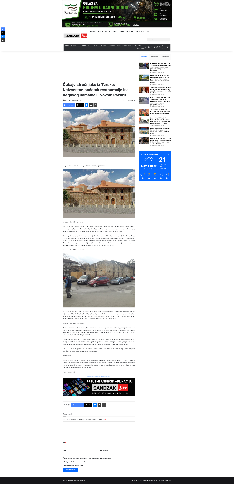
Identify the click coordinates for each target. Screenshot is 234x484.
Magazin (130, 31)
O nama (161, 480)
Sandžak (92, 31)
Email (65, 450)
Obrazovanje (111, 45)
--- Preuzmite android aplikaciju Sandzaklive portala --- (99, 161)
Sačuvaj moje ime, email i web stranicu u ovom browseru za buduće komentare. (87, 458)
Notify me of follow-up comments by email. (77, 462)
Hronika (96, 45)
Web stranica (104, 450)
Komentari (165, 57)
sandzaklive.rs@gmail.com (150, 480)
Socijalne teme (126, 45)
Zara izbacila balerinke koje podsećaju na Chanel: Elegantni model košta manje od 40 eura (160, 111)
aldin (65, 100)
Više (148, 31)
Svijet (115, 31)
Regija (107, 31)
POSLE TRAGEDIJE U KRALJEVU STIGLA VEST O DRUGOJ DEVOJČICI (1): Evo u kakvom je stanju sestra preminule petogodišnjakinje (160, 101)
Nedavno (144, 57)
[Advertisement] (99, 66)
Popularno (154, 57)
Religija (118, 45)
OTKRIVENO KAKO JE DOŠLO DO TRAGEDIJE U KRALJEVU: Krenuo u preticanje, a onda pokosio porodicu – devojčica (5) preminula (160, 67)
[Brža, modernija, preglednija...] (99, 387)
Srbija (100, 31)
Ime (64, 442)
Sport (122, 31)
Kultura (134, 45)
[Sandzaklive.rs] (75, 36)
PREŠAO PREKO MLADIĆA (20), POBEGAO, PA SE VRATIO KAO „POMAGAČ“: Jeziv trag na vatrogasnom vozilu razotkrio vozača (160, 79)
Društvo (89, 45)
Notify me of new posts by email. (73, 465)
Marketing (168, 480)
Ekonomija (103, 45)
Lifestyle (139, 31)
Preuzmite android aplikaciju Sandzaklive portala (98, 376)
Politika (84, 45)
